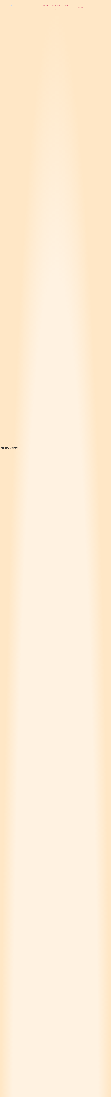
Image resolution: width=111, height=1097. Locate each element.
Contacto (55, 9)
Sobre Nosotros (57, 5)
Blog (66, 5)
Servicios (45, 5)
